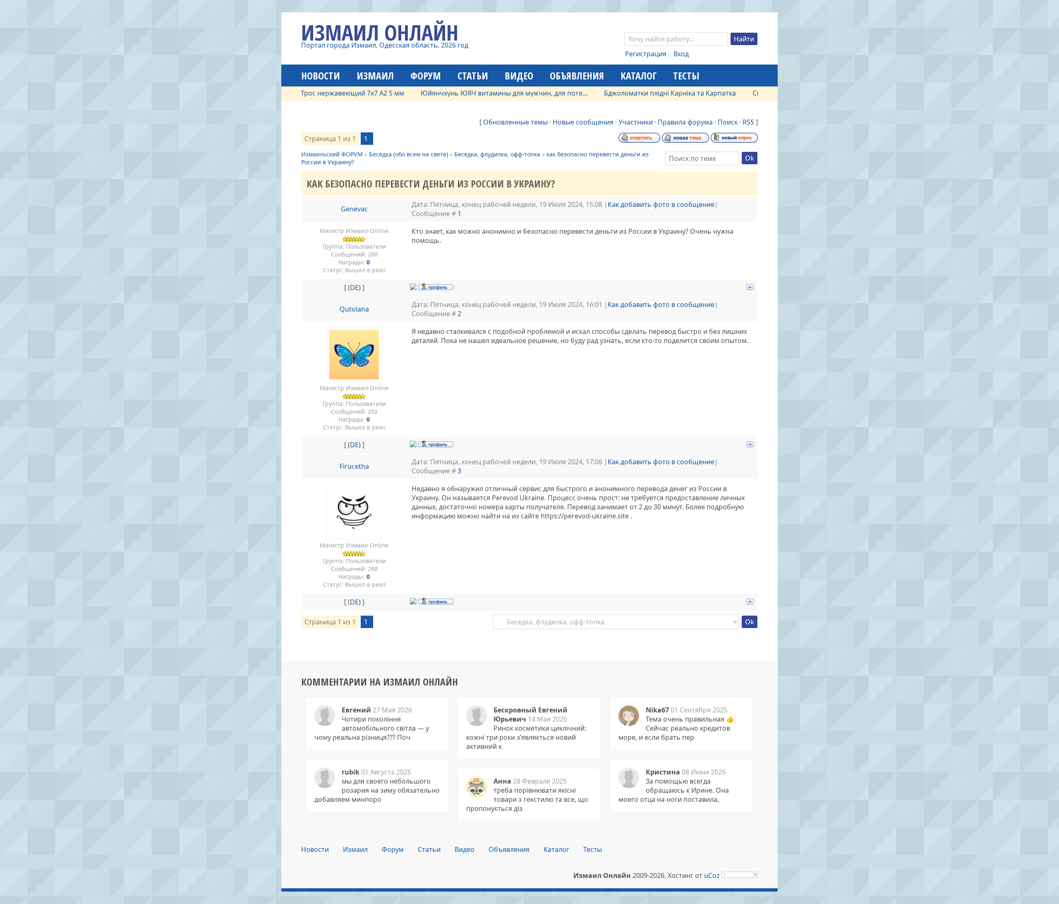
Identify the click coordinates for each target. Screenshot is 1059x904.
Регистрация (645, 53)
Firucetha (354, 466)
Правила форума (685, 122)
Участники (635, 122)
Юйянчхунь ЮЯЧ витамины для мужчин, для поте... (479, 93)
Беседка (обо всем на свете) (408, 154)
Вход (681, 53)
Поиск (728, 122)
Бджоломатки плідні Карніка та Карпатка (646, 93)
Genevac (354, 208)
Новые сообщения (583, 122)
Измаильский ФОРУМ (332, 154)
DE (354, 287)
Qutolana (354, 309)
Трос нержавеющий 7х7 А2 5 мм (328, 93)
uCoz (712, 875)
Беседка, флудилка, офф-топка (497, 154)
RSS (748, 122)
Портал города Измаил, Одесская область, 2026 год (384, 45)
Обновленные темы (515, 122)
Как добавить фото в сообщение (661, 204)
